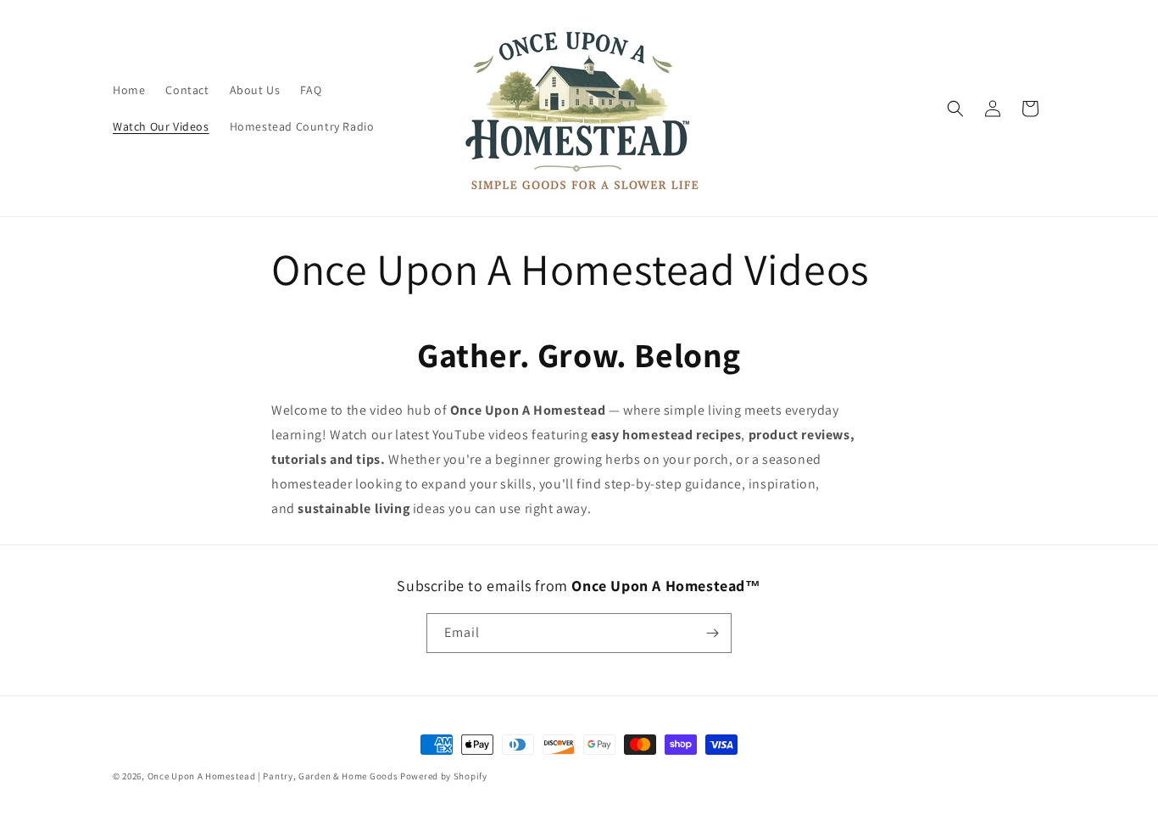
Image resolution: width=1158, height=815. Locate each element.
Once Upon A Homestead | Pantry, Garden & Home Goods (274, 776)
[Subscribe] (712, 633)
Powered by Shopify (443, 776)
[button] (955, 108)
